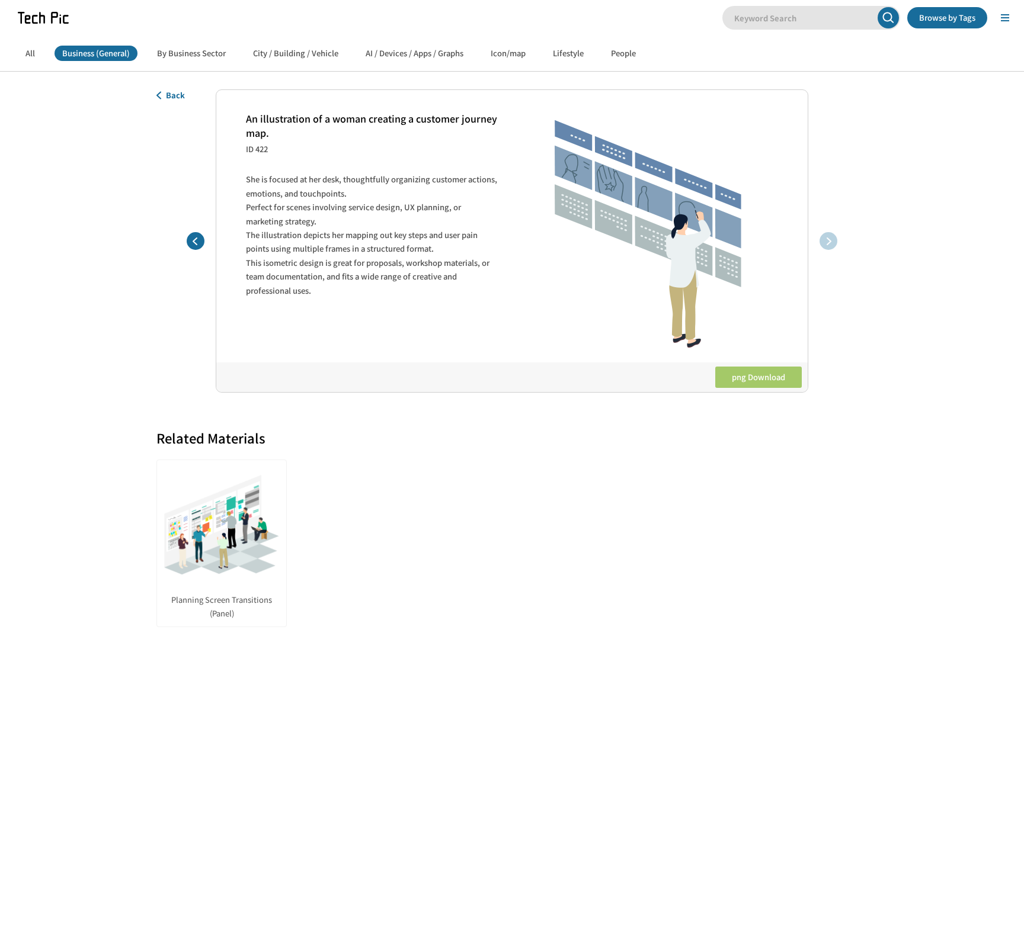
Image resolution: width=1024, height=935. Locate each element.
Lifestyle (568, 53)
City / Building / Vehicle (295, 53)
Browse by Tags (947, 17)
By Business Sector (191, 53)
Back (175, 95)
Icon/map (508, 53)
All (30, 53)
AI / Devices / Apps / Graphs (414, 53)
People (623, 53)
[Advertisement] (512, 745)
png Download (758, 377)
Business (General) (96, 53)
